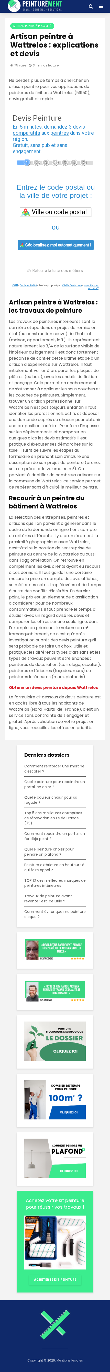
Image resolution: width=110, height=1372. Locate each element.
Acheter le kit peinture (55, 1279)
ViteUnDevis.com (72, 285)
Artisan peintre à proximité (32, 26)
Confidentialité (28, 285)
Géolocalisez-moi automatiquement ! (57, 245)
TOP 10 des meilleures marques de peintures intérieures (55, 883)
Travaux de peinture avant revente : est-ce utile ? (48, 898)
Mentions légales (70, 1360)
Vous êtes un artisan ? (91, 287)
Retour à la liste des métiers (57, 270)
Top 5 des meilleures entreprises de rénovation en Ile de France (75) (53, 818)
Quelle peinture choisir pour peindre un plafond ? (49, 852)
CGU (15, 285)
